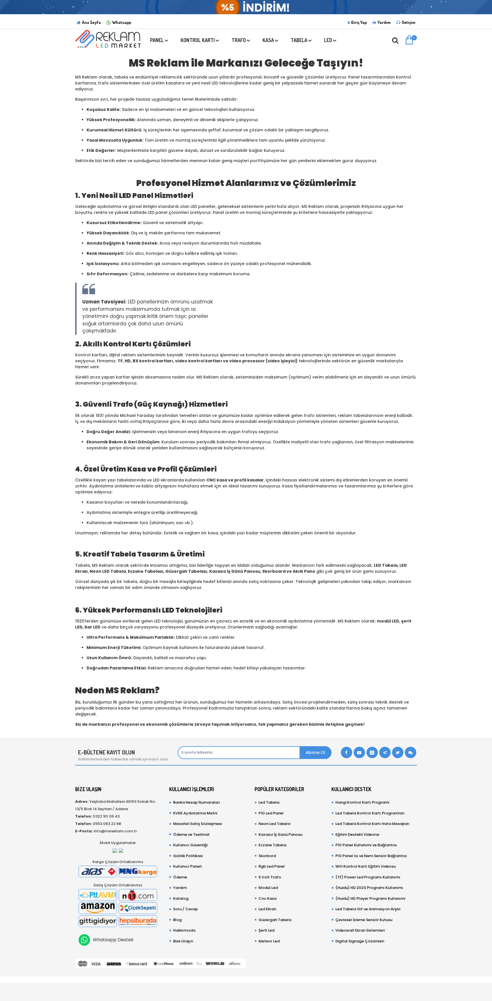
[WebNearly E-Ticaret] (246, 989)
